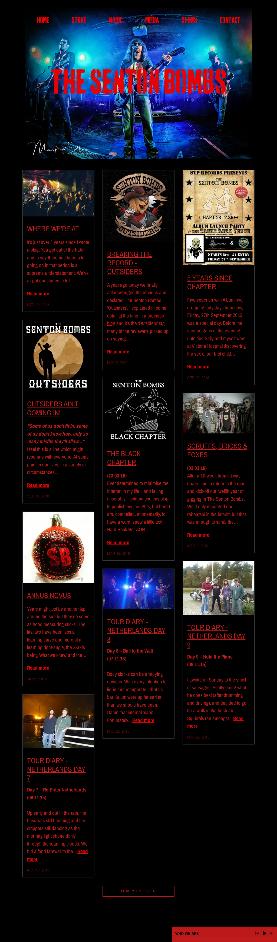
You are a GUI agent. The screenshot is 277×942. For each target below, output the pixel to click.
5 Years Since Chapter (210, 282)
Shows (189, 20)
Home (43, 20)
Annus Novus (49, 595)
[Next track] (271, 933)
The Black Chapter (124, 458)
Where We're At (53, 228)
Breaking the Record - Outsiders (129, 262)
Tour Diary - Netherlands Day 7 (56, 769)
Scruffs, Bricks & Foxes (217, 450)
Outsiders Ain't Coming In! (52, 408)
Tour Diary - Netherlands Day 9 (216, 636)
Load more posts (138, 890)
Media (152, 20)
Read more (38, 293)
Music (116, 20)
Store (79, 20)
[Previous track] (257, 933)
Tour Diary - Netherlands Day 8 (136, 630)
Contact (230, 20)
